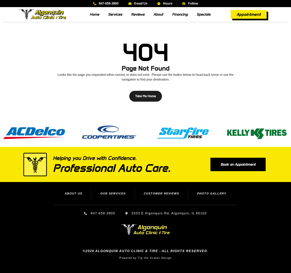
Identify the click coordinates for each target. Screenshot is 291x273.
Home (94, 14)
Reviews (138, 14)
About (158, 14)
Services (115, 14)
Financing (180, 14)
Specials (203, 14)
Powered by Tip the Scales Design (145, 257)
